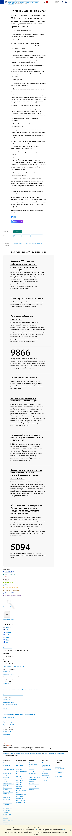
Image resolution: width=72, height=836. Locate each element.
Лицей (18, 763)
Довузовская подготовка (19, 766)
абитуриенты (26, 236)
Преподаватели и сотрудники (7, 774)
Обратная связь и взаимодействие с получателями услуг (21, 800)
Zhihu (7, 639)
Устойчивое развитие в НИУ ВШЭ (8, 770)
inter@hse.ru (6, 709)
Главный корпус (7, 648)
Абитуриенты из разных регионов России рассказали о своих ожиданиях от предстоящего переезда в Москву (27, 509)
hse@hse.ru (6, 671)
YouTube (8, 630)
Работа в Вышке (7, 824)
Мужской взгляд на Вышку (23, 377)
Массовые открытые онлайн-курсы (60, 775)
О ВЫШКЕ (6, 760)
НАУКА (31, 760)
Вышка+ (18, 774)
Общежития (6, 692)
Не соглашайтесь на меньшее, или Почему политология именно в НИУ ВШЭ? (26, 437)
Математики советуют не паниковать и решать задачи (24, 399)
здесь (37, 829)
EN (58, 1)
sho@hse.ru (6, 699)
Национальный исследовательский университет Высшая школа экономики (22, 753)
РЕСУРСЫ (45, 760)
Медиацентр (45, 775)
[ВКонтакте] (12, 217)
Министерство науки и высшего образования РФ (60, 766)
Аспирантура (19, 780)
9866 (20, 352)
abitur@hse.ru (7, 683)
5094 (20, 547)
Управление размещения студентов (13, 694)
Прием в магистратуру (19, 777)
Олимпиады (19, 769)
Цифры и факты (7, 763)
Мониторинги (32, 771)
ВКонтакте (8, 627)
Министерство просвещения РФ (59, 771)
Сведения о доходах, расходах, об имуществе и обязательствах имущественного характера (8, 800)
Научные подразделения (33, 763)
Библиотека (45, 763)
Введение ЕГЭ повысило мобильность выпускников (23, 262)
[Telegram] (15, 217)
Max (7, 642)
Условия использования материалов (13, 737)
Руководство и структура (7, 766)
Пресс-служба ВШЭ (9, 725)
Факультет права (37, 244)
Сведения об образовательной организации (7, 808)
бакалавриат (17, 236)
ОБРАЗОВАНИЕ (21, 760)
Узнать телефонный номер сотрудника (13, 666)
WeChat (8, 635)
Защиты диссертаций (34, 777)
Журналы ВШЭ (46, 778)
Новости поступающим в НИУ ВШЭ (58, 753)
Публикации (45, 780)
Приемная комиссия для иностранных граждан (10, 703)
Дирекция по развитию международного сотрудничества (19, 714)
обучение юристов (37, 236)
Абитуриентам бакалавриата (22, 244)
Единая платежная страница (8, 821)
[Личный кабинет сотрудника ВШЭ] (66, 2)
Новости (45, 753)
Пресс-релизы (7, 734)
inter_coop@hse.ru (8, 717)
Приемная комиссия (8, 674)
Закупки (5, 781)
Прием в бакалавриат (21, 771)
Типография (45, 773)
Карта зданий (7, 720)
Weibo (7, 637)
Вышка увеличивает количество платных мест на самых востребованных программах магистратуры (26, 474)
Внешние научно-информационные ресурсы (34, 787)
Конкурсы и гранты (34, 783)
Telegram (8, 632)
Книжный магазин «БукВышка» (46, 770)
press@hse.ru (7, 731)
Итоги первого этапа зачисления (26, 298)
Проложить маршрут (9, 722)
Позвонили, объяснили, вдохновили (22, 317)
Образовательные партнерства (21, 795)
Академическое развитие (33, 780)
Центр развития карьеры (20, 787)
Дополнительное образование (20, 783)
